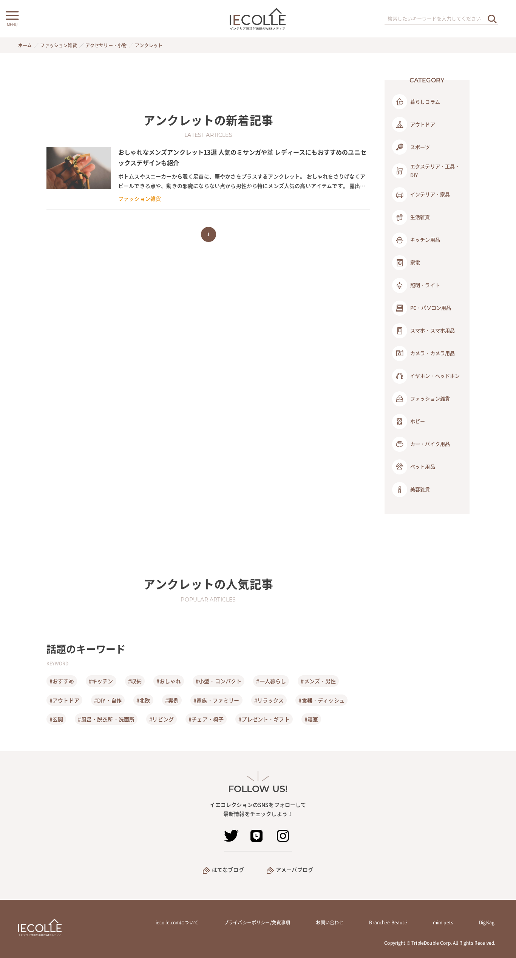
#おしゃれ (168, 681)
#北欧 (143, 700)
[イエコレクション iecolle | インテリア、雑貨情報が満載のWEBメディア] (258, 18)
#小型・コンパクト (218, 681)
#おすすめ (61, 681)
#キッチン (101, 681)
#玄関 (56, 719)
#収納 (135, 681)
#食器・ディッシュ (321, 700)
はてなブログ (228, 869)
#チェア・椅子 (206, 719)
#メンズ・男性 (318, 681)
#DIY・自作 (108, 700)
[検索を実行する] (492, 18)
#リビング (161, 719)
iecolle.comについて (177, 922)
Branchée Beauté (388, 922)
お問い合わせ (329, 922)
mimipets (443, 922)
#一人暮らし (271, 681)
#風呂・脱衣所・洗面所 (106, 719)
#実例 (172, 700)
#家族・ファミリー (216, 700)
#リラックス (269, 700)
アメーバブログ (294, 869)
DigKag (486, 922)
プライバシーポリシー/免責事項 (257, 922)
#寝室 (311, 719)
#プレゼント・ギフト (264, 719)
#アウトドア (64, 700)
